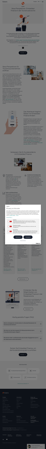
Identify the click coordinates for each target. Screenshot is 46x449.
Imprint (17, 215)
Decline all (18, 237)
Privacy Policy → (9, 217)
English (7, 206)
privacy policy (12, 215)
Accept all (28, 237)
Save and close (23, 240)
